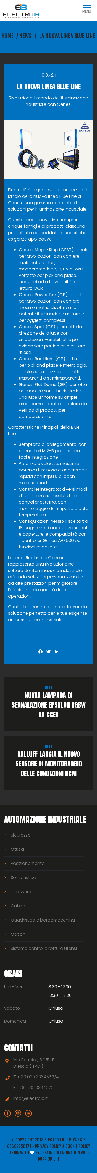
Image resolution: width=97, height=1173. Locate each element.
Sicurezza (21, 835)
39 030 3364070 (37, 1088)
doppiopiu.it (49, 1159)
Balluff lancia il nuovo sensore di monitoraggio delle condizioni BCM (48, 761)
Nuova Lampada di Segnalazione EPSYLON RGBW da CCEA (49, 702)
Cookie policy (77, 1146)
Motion (18, 934)
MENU (86, 11)
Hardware (21, 892)
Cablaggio (22, 906)
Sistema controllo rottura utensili (44, 948)
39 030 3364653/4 (40, 1077)
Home (7, 36)
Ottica (17, 849)
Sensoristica (23, 877)
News (25, 36)
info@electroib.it (30, 1098)
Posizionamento (28, 863)
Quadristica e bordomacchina (43, 920)
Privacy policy (48, 1146)
